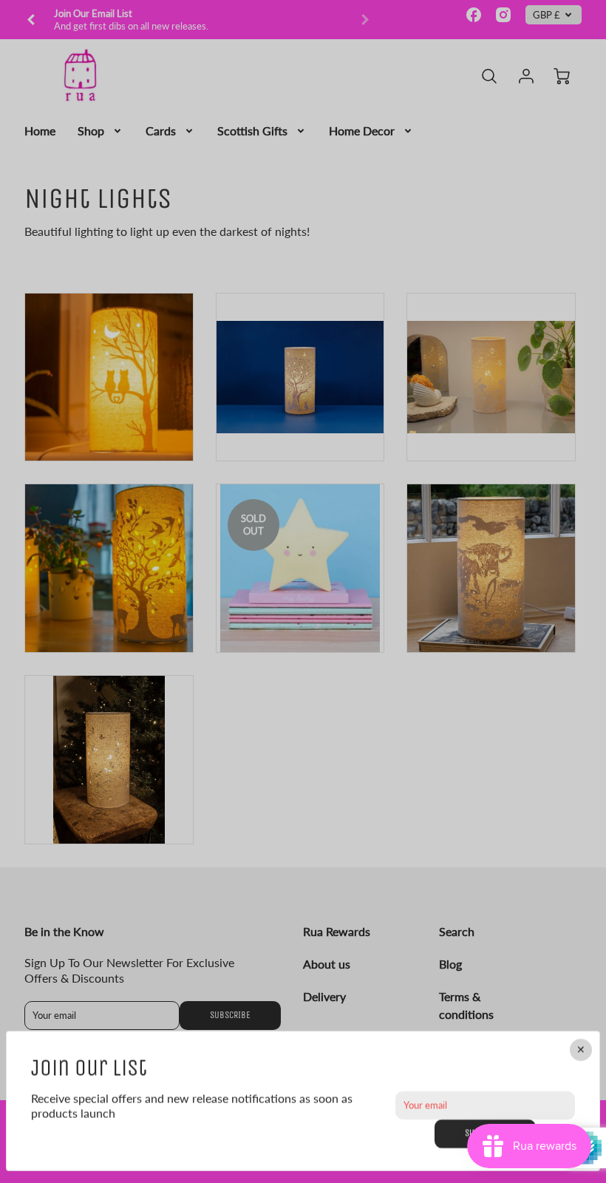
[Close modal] (581, 1050)
